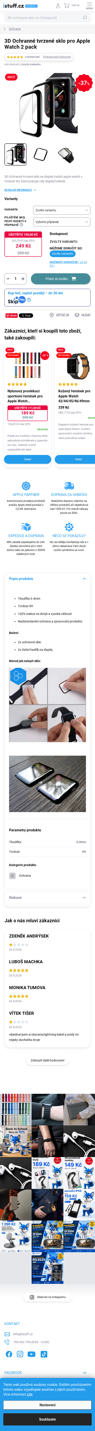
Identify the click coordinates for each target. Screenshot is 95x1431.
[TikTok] (43, 1353)
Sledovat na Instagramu (51, 1297)
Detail (27, 459)
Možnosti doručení (68, 264)
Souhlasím (47, 1419)
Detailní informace (18, 190)
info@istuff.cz (23, 1334)
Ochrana (25, 875)
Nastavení (47, 1405)
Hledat (85, 17)
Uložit (13, 315)
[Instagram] (19, 1353)
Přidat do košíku (57, 279)
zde (29, 1394)
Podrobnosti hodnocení (57, 56)
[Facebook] (8, 1353)
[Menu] (89, 5)
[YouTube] (31, 1353)
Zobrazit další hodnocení (47, 1060)
